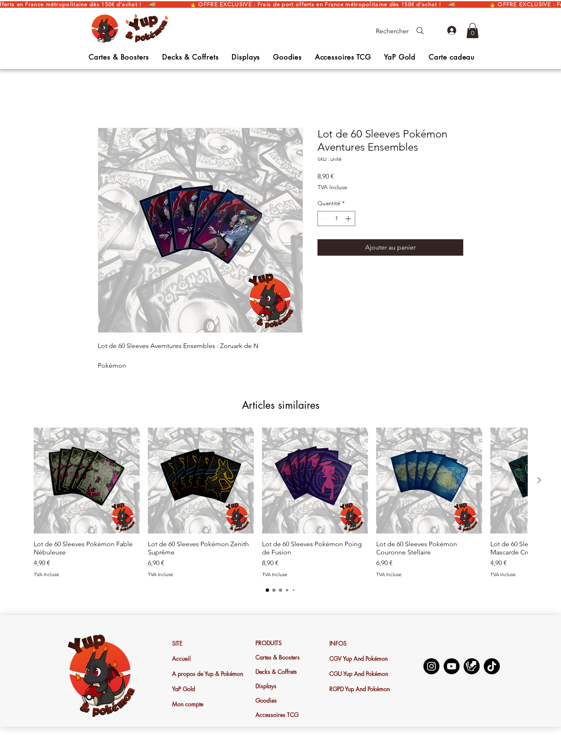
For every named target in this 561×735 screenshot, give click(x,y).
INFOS (338, 644)
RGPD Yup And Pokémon (359, 690)
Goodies (266, 701)
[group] (280, 503)
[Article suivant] (539, 481)
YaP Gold (183, 690)
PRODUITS (268, 644)
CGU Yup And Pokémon (358, 674)
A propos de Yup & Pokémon (202, 674)
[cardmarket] (472, 667)
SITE (177, 644)
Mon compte (187, 705)
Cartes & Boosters (277, 658)
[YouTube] (452, 667)
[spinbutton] (336, 219)
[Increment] (349, 219)
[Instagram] (431, 667)
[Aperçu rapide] (87, 481)
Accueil (109, 99)
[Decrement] (324, 219)
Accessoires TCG (277, 715)
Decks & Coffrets (276, 672)
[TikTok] (492, 667)
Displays (265, 687)
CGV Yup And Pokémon (358, 659)
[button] (472, 30)
